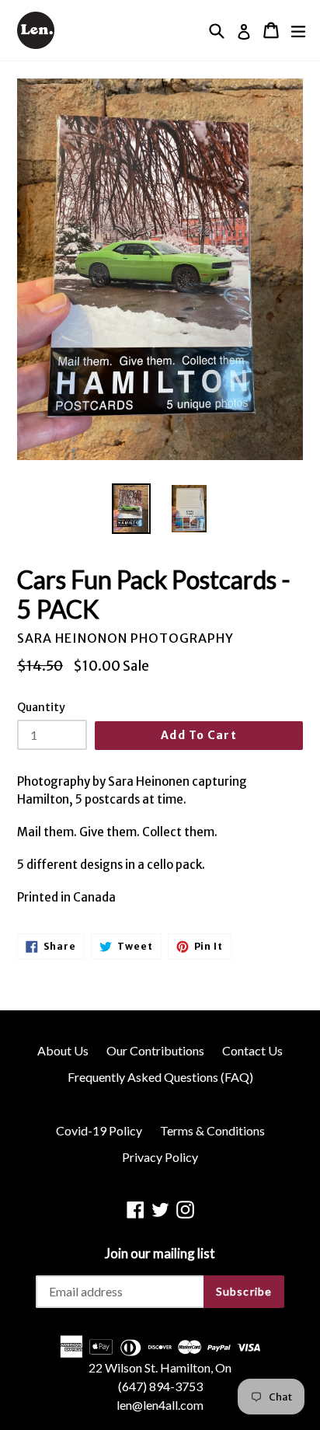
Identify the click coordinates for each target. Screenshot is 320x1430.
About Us (63, 1050)
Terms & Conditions (212, 1130)
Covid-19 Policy (99, 1130)
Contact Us (252, 1050)
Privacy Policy (160, 1156)
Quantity (41, 707)
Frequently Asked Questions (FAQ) (160, 1076)
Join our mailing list (160, 1253)
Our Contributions (155, 1050)
